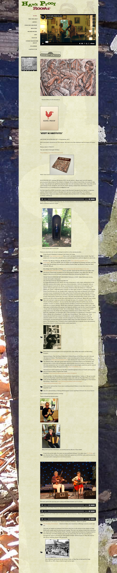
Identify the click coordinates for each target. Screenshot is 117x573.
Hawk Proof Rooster (39, 5)
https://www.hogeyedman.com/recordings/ (70, 379)
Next (94, 78)
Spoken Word (32, 31)
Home (35, 15)
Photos (34, 37)
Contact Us (33, 49)
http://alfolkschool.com (56, 254)
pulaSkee (33, 46)
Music (35, 22)
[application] (68, 197)
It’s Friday (90, 451)
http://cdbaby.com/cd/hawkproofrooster (51, 150)
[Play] (42, 197)
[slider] (93, 197)
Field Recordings (31, 25)
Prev (42, 78)
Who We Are (32, 19)
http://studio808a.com (74, 364)
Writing (34, 28)
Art (35, 34)
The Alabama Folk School (50, 521)
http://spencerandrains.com (59, 357)
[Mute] (89, 197)
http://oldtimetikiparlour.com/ (52, 381)
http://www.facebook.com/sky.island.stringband (63, 371)
